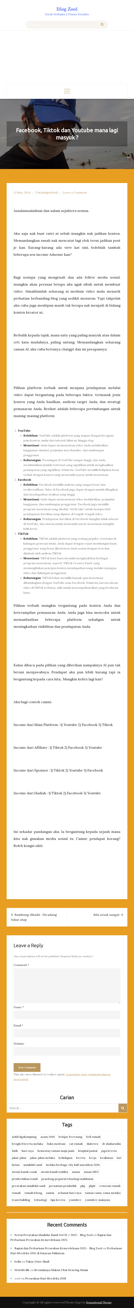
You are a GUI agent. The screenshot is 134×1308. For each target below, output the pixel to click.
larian (16, 1165)
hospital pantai (87, 1150)
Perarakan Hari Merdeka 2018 (45, 1278)
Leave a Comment (75, 192)
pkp (82, 1186)
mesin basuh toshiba (54, 1172)
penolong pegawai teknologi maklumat (67, 1179)
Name (19, 1007)
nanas (76, 1172)
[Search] (102, 25)
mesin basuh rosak (24, 1172)
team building (21, 1200)
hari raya (28, 1150)
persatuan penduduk (63, 1186)
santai (50, 1193)
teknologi (40, 1200)
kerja (92, 1158)
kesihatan (106, 1158)
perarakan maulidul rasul (28, 1186)
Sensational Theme (99, 1302)
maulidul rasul (32, 1165)
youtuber (75, 1200)
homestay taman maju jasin (56, 1150)
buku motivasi (56, 1143)
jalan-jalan (19, 1158)
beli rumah (93, 1136)
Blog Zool (67, 9)
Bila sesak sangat (107, 915)
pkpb (92, 1186)
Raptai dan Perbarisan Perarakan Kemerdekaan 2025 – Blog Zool (58, 1248)
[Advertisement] (67, 57)
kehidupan (65, 1158)
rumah (16, 1193)
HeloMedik (21, 1270)
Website (19, 1043)
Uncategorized (46, 192)
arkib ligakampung (24, 1136)
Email (18, 1025)
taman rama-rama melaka (103, 1193)
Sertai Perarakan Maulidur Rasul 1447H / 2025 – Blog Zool (53, 1235)
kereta (80, 1158)
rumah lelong (33, 1193)
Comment (21, 965)
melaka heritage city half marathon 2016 (73, 1165)
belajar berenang (70, 1136)
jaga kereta (109, 1150)
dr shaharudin (111, 1143)
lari (119, 1158)
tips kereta (58, 1200)
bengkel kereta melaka (27, 1143)
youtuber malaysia (97, 1200)
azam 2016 (47, 1136)
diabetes (92, 1143)
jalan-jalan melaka (42, 1158)
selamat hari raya (69, 1193)
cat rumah (76, 1143)
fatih (15, 1150)
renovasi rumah (109, 1186)
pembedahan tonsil (25, 1179)
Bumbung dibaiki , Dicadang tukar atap (34, 917)
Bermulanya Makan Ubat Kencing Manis (61, 1270)
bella (17, 1261)
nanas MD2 (91, 1172)
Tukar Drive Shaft (38, 1261)
